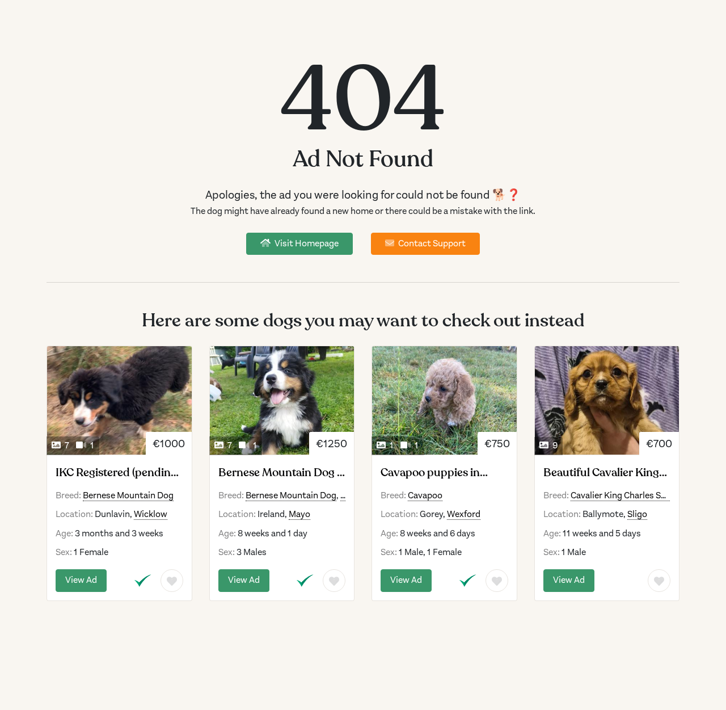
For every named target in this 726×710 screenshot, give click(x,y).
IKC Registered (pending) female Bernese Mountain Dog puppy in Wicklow (118, 473)
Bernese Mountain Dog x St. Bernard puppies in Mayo (280, 473)
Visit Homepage (306, 243)
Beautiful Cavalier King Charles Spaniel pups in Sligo (602, 473)
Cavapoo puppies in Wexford (430, 473)
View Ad (81, 580)
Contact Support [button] (431, 243)
